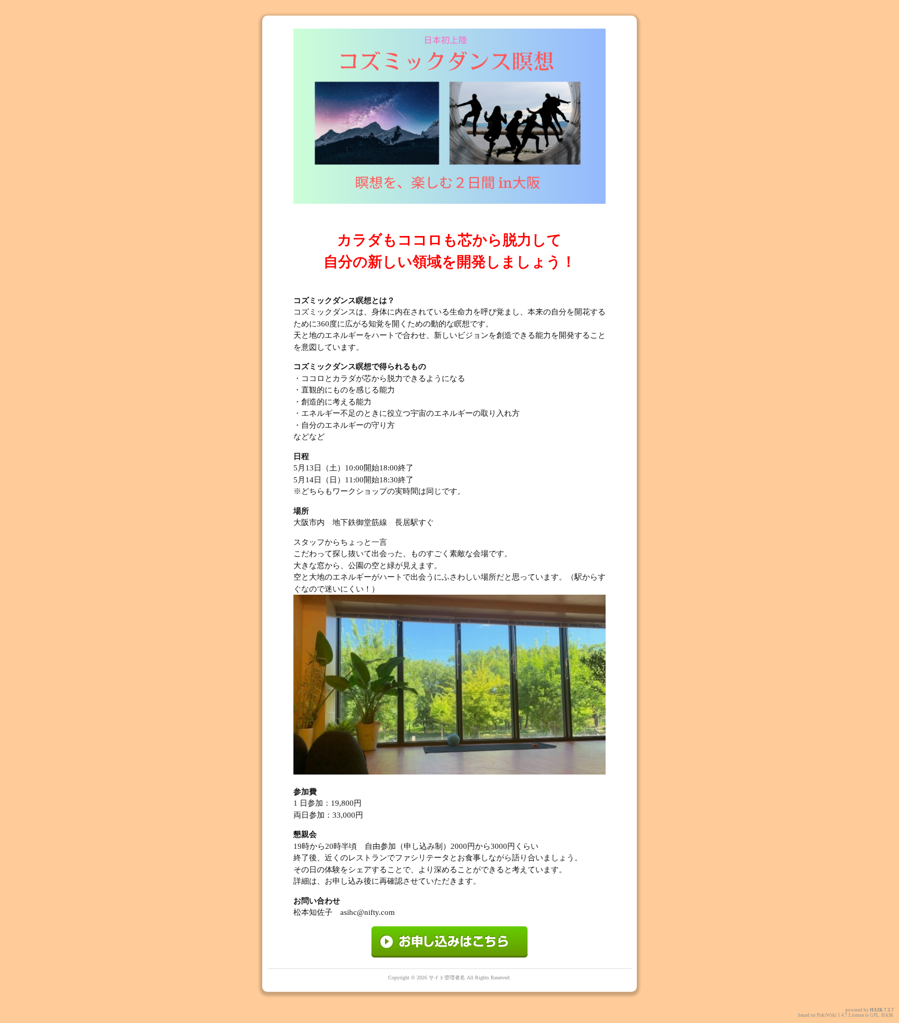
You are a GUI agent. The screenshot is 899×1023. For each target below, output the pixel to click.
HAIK (876, 1010)
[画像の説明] (449, 955)
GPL (874, 1015)
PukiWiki (827, 1015)
